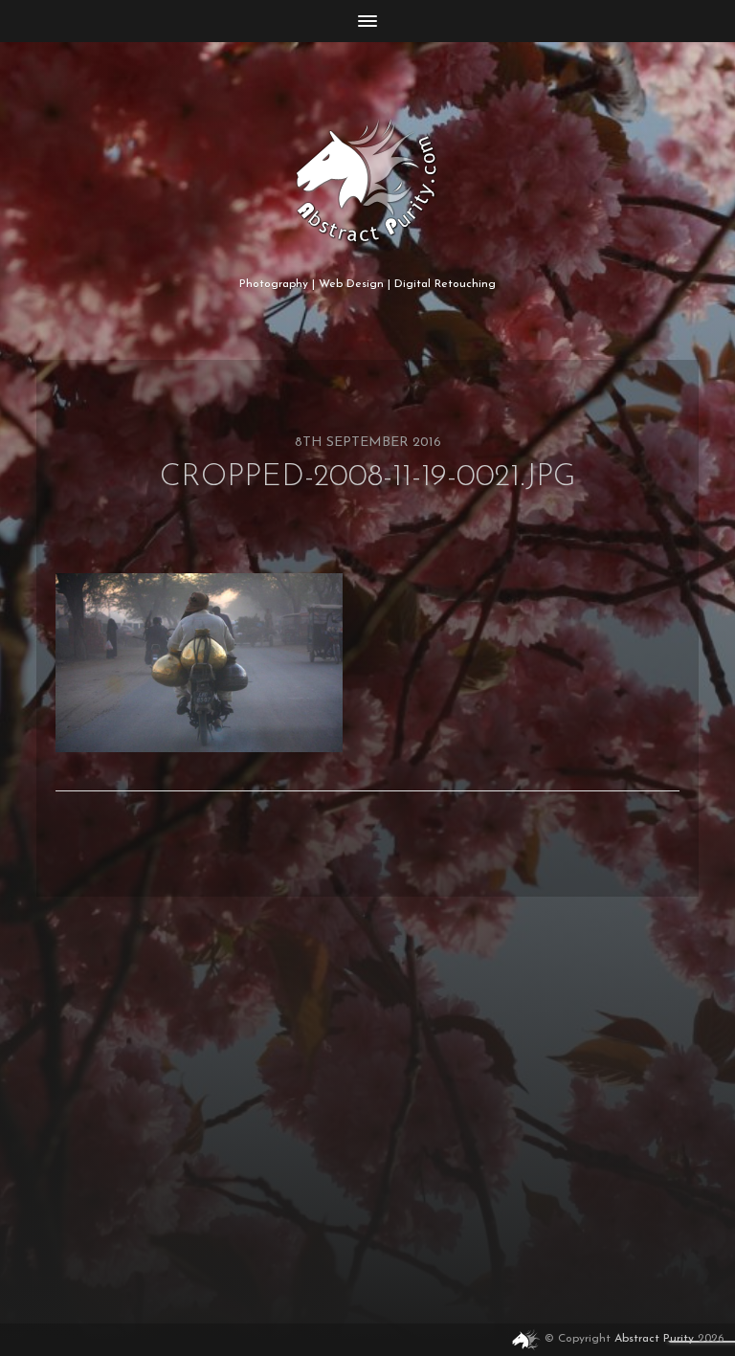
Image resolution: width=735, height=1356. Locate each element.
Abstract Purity (654, 1339)
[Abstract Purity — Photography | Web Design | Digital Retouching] (367, 181)
